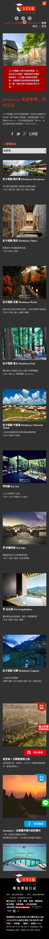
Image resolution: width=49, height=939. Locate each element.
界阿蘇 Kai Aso (11, 486)
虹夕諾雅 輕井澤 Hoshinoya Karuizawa (24, 179)
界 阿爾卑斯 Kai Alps (14, 547)
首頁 (43, 26)
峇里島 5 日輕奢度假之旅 (16, 759)
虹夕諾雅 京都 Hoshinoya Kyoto (20, 302)
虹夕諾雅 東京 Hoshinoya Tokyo (20, 240)
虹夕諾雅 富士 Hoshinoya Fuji (19, 363)
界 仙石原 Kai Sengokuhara (17, 609)
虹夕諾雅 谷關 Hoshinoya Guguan (21, 670)
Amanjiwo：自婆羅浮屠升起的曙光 (22, 830)
